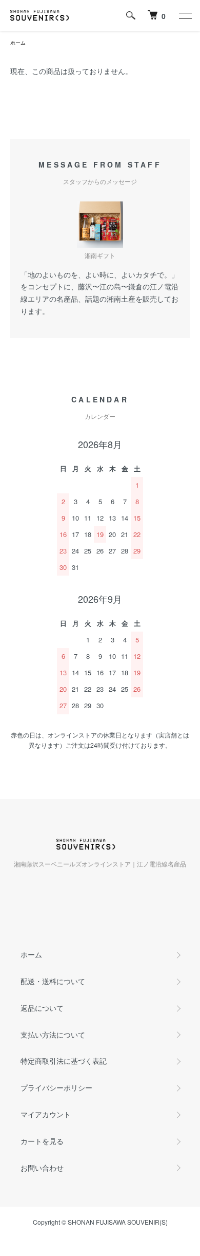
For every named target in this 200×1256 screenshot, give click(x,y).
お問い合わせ (42, 1167)
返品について (42, 1008)
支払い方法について (53, 1034)
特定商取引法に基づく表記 (64, 1061)
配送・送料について (53, 981)
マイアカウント (46, 1114)
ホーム (18, 42)
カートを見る (42, 1141)
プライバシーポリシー (56, 1087)
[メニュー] (184, 15)
